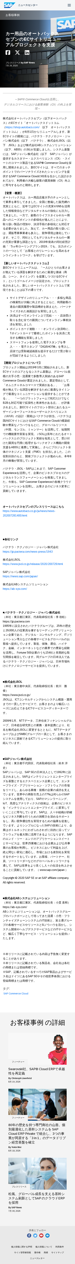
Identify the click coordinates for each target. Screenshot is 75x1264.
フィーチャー (18, 1062)
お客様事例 (13, 15)
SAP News (29, 62)
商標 (46, 1252)
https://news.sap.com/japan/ (20, 576)
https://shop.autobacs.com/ (23, 127)
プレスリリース (13, 62)
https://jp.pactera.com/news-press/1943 (28, 551)
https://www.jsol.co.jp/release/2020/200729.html (33, 564)
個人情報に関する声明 (21, 1247)
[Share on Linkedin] (27, 53)
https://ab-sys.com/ (15, 588)
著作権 (37, 1252)
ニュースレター (37, 1258)
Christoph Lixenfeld (22, 1078)
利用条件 (59, 1247)
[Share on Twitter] (17, 53)
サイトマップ (57, 1252)
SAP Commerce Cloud (15, 993)
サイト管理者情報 (22, 1252)
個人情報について (43, 1247)
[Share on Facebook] (8, 53)
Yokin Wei (16, 1147)
